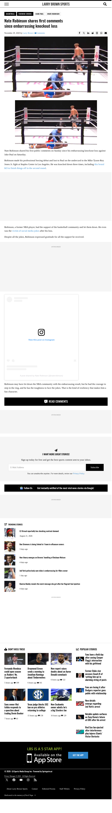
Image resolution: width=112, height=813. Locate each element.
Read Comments (58, 401)
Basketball (10, 14)
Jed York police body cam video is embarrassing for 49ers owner (44, 570)
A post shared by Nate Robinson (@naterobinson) (41, 376)
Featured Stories (25, 14)
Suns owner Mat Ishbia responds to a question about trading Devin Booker (13, 709)
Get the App (78, 755)
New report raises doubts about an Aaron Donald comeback (61, 671)
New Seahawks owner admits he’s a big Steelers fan (59, 707)
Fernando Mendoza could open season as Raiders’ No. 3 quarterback (12, 673)
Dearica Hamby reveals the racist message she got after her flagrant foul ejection (50, 584)
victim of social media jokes (25, 231)
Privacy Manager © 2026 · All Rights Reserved (19, 776)
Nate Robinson (54, 14)
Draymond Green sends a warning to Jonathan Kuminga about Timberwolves (36, 673)
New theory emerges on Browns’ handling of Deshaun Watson (42, 557)
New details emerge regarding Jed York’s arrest (93, 703)
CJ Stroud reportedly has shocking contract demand (39, 531)
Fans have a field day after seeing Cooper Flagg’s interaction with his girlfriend (94, 659)
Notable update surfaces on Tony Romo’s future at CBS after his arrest (96, 717)
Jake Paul (40, 14)
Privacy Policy (78, 473)
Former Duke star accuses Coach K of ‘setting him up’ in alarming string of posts (96, 675)
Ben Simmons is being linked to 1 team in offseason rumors (42, 544)
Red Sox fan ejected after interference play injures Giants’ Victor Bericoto (94, 732)
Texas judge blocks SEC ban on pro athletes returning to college (38, 707)
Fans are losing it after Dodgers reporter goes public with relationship (95, 690)
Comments (41, 33)
